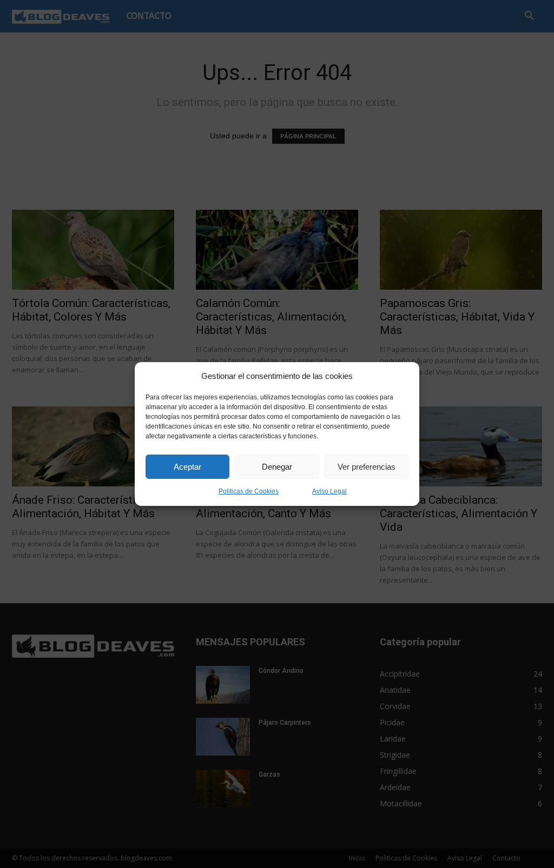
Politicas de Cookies (249, 491)
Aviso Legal (329, 491)
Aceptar (187, 466)
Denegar (277, 466)
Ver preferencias (366, 466)
